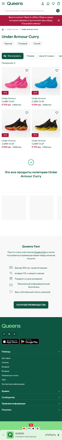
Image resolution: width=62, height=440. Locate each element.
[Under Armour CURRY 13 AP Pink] (16, 81)
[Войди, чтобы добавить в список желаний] (27, 70)
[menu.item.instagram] (9, 334)
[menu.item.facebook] (4, 334)
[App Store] (10, 341)
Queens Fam (40, 252)
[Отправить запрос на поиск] (58, 10)
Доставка (6, 358)
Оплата (5, 362)
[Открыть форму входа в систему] (42, 3)
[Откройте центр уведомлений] (48, 3)
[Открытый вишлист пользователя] (53, 3)
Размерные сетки (10, 375)
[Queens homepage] (15, 3)
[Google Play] (29, 341)
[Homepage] (31, 326)
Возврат (5, 367)
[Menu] (3, 3)
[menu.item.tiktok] (14, 334)
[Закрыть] (58, 20)
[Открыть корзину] (58, 3)
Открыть (50, 435)
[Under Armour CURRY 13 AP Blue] (46, 81)
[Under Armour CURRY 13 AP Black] (16, 123)
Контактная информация (13, 384)
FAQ (4, 380)
